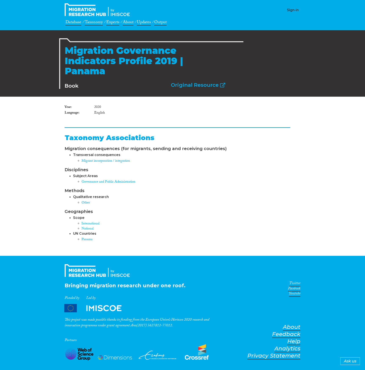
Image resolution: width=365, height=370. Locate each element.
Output (160, 23)
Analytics (287, 348)
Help (293, 341)
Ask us (350, 361)
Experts (112, 23)
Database (73, 23)
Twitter (294, 283)
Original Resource (195, 85)
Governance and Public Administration (108, 182)
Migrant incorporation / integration (106, 161)
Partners (96, 308)
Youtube (294, 294)
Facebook (294, 289)
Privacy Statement (273, 355)
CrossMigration (98, 9)
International (90, 224)
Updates (144, 23)
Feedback (286, 334)
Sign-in (293, 10)
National (88, 229)
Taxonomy (94, 23)
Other (86, 203)
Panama (87, 240)
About (128, 23)
